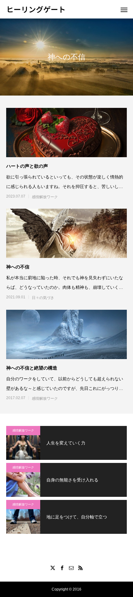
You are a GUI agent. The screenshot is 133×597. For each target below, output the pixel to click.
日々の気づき (43, 298)
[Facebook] (62, 568)
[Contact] (71, 568)
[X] (52, 568)
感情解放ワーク (45, 197)
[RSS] (80, 568)
